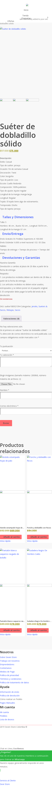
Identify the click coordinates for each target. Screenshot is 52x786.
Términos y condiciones (10, 679)
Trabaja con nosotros (10, 660)
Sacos (17, 310)
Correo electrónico (9, 406)
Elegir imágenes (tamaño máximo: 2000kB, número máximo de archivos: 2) (23, 377)
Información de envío (9, 692)
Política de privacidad (9, 675)
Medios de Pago (7, 671)
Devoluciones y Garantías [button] (21, 257)
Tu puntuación (6, 346)
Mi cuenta (4, 712)
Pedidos (3, 716)
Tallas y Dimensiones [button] (18, 217)
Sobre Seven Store (8, 657)
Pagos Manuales (7, 702)
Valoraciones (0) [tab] (11, 318)
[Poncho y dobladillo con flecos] (39, 489)
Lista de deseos (7, 719)
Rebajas (10, 310)
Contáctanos (6, 668)
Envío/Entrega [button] (12, 234)
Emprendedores (7, 664)
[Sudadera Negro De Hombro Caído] (39, 583)
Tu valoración (7, 355)
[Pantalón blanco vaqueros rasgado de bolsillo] (12, 583)
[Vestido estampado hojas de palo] (12, 489)
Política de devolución (10, 695)
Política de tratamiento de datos (14, 682)
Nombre (4, 390)
